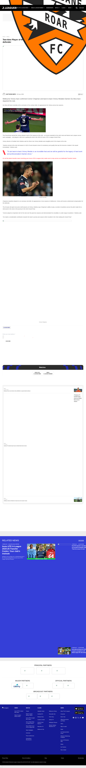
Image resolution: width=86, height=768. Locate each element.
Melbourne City (41, 729)
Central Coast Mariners (40, 723)
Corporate (63, 714)
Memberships (49, 7)
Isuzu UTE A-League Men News (19, 711)
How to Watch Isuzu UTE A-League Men (30, 726)
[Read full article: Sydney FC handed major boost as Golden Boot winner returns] (78, 444)
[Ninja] (43, 671)
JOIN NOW (81, 7)
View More (81, 540)
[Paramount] (43, 696)
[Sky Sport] (54, 696)
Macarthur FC (40, 726)
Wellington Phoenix (53, 722)
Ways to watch (64, 726)
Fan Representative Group (65, 732)
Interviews (28, 732)
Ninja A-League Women (37, 7)
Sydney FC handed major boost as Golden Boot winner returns (15, 445)
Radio (62, 729)
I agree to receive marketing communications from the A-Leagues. (18, 337)
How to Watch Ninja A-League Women (30, 722)
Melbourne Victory (53, 711)
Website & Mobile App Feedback (65, 736)
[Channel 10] (31, 696)
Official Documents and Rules (65, 720)
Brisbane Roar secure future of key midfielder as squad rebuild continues (17, 390)
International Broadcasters (29, 739)
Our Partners (63, 747)
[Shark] (58, 671)
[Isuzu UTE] (27, 671)
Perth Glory (51, 716)
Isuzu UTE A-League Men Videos (30, 718)
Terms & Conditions (26, 758)
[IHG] (69, 685)
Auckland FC (40, 714)
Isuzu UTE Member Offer (65, 741)
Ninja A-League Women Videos (29, 714)
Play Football (63, 749)
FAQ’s (62, 723)
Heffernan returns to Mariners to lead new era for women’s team (15, 500)
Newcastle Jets (52, 714)
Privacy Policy (13, 336)
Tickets (27, 711)
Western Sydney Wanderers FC (52, 726)
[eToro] (28, 685)
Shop (46, 758)
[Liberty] (17, 685)
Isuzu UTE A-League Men (22, 7)
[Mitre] (57, 685)
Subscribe (8, 341)
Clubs (63, 7)
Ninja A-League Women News (18, 716)
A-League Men (6, 327)
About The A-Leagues (65, 711)
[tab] (37, 373)
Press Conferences (30, 735)
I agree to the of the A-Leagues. (14, 336)
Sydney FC (51, 719)
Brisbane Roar (41, 716)
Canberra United (41, 719)
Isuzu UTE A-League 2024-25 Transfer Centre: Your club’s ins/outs (11, 550)
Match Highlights (29, 730)
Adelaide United (41, 711)
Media (62, 744)
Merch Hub (63, 716)
